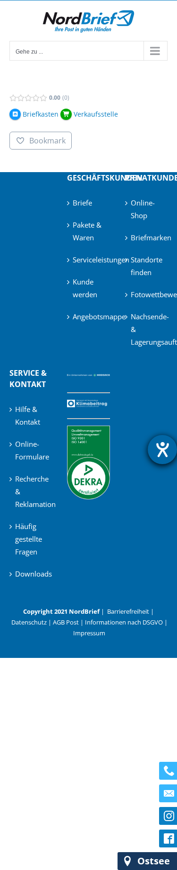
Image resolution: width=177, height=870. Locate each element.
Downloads (31, 573)
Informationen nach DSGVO (124, 622)
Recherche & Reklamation (31, 491)
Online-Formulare (31, 450)
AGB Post (66, 622)
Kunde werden (85, 288)
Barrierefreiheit (128, 611)
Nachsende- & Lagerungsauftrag (147, 329)
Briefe (82, 202)
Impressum (89, 633)
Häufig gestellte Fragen (28, 539)
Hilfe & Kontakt (27, 415)
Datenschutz (29, 622)
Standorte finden (146, 266)
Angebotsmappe (89, 316)
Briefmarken (147, 237)
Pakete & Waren (87, 231)
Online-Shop (143, 209)
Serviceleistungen (89, 259)
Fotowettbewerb (147, 294)
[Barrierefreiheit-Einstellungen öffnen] (162, 449)
